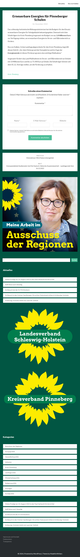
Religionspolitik (10, 483)
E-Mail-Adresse (40, 121)
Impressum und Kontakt (11, 537)
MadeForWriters (56, 554)
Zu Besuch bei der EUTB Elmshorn (17, 290)
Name (17, 121)
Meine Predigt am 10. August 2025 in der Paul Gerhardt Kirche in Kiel (29, 279)
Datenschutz (7, 539)
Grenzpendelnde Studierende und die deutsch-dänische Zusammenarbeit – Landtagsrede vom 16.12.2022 (40, 166)
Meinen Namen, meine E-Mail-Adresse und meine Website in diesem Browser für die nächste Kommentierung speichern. (36, 131)
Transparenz (7, 541)
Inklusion (8, 462)
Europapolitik (10, 452)
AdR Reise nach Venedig (13, 285)
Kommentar (40, 103)
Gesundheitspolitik (12, 457)
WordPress (37, 554)
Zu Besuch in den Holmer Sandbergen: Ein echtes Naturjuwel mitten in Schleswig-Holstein (37, 295)
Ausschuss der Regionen (13, 446)
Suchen (74, 260)
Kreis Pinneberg (13, 74)
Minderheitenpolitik (12, 478)
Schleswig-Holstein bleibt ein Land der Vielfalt (21, 300)
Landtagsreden (10, 473)
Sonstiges (8, 488)
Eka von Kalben (73, 3)
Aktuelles (61, 3)
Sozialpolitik (9, 494)
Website (63, 121)
